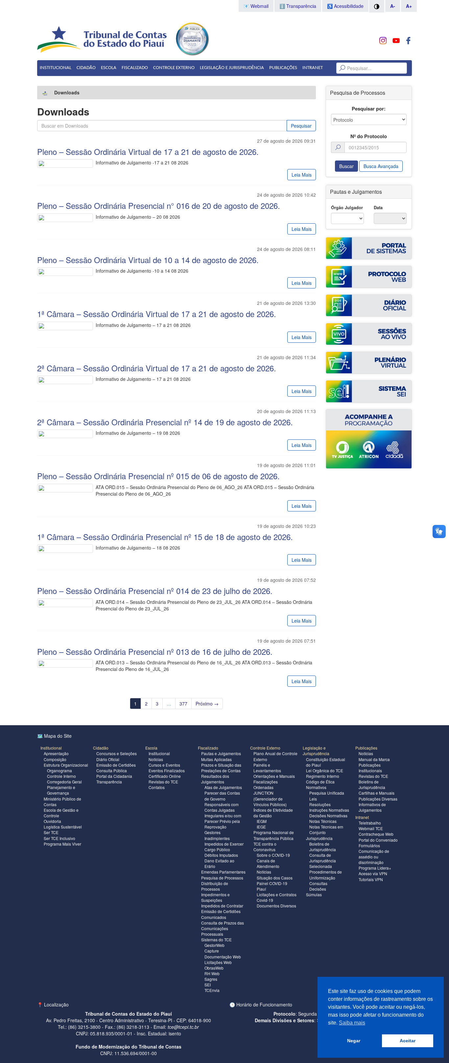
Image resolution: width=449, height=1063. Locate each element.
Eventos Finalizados (167, 770)
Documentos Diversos (276, 905)
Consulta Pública (111, 770)
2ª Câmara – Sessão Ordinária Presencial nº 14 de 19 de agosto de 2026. (165, 422)
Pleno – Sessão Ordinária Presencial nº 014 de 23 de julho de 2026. (154, 590)
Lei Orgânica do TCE (324, 770)
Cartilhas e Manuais (376, 793)
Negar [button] (353, 1040)
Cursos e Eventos (164, 765)
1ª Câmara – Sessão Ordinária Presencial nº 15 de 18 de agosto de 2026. (165, 536)
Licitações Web (218, 962)
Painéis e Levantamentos (267, 767)
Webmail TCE (371, 828)
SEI (207, 984)
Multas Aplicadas (216, 759)
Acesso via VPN (373, 873)
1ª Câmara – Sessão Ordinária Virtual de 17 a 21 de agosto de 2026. (156, 313)
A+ (409, 6)
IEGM (262, 821)
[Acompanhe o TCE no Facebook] (408, 41)
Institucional (55, 67)
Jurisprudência (319, 838)
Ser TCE (51, 832)
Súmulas (314, 894)
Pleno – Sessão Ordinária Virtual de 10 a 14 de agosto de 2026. (148, 259)
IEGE (261, 826)
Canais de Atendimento (268, 863)
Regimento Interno (322, 776)
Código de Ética (320, 781)
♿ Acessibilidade (345, 6)
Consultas (318, 883)
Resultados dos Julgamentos (215, 778)
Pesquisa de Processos (222, 877)
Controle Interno (61, 776)
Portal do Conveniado (378, 840)
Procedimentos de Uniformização (325, 874)
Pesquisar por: (369, 108)
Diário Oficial (107, 759)
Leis (313, 799)
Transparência (109, 781)
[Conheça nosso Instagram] (383, 41)
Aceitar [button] (407, 1040)
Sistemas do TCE (216, 939)
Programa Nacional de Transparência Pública (273, 835)
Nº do (368, 136)
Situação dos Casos (275, 877)
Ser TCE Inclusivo (59, 838)
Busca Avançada (381, 166)
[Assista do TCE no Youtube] (396, 41)
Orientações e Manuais (274, 776)
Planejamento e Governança (61, 790)
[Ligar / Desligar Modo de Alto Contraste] (376, 6)
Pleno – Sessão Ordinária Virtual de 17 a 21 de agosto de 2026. (148, 151)
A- (392, 6)
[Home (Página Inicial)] (45, 92)
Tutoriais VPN (371, 879)
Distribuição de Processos (214, 886)
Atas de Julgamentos (223, 787)
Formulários (369, 845)
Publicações (283, 67)
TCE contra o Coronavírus (264, 846)
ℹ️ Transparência (297, 6)
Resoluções (320, 804)
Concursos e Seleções (116, 753)
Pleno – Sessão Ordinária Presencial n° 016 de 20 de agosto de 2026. (158, 205)
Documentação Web (222, 956)
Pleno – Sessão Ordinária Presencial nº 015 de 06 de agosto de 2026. (158, 476)
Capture (211, 950)
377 (183, 703)
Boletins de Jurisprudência (322, 846)
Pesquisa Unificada (326, 793)
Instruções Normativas (329, 810)
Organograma (59, 770)
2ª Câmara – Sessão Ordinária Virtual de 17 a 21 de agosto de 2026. (156, 368)
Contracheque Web (376, 834)
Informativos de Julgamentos (372, 807)
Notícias (156, 759)
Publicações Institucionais (370, 767)
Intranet (312, 67)
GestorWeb (214, 945)
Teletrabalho (370, 823)
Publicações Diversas (378, 799)
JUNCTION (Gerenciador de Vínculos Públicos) (270, 798)
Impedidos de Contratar (222, 905)
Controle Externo (174, 67)
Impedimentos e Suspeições (215, 897)
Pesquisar (301, 125)
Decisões (317, 889)
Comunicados (213, 917)
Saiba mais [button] (352, 1023)
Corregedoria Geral (64, 781)
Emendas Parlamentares (223, 872)
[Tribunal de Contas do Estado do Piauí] (102, 39)
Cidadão (86, 67)
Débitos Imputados (221, 855)
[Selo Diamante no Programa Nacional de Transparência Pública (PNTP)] (192, 38)
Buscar (346, 166)
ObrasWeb (214, 968)
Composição (55, 759)
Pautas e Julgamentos (221, 753)
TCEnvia (212, 990)
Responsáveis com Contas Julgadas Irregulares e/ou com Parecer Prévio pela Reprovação (222, 816)
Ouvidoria (52, 821)
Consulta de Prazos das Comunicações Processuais (222, 928)
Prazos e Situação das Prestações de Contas (221, 767)
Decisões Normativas (328, 815)
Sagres (210, 979)
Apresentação (56, 753)
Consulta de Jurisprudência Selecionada (322, 860)
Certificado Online (165, 776)
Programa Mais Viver (62, 844)
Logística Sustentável (63, 826)
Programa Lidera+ (375, 868)
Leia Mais (302, 174)
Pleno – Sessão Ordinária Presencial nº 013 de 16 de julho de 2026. (154, 651)
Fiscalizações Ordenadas (265, 784)
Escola (108, 67)
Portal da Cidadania (114, 776)
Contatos (157, 787)
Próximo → (207, 703)
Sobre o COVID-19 (273, 855)
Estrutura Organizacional (66, 765)
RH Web (212, 973)
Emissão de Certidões (116, 765)
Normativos (316, 787)
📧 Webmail (256, 6)
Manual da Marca (374, 759)
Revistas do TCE (163, 781)
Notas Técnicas (323, 821)
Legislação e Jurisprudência (232, 67)
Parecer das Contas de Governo (222, 795)
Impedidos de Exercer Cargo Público (224, 846)
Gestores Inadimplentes (217, 835)
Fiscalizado (135, 67)
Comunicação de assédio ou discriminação (374, 856)
